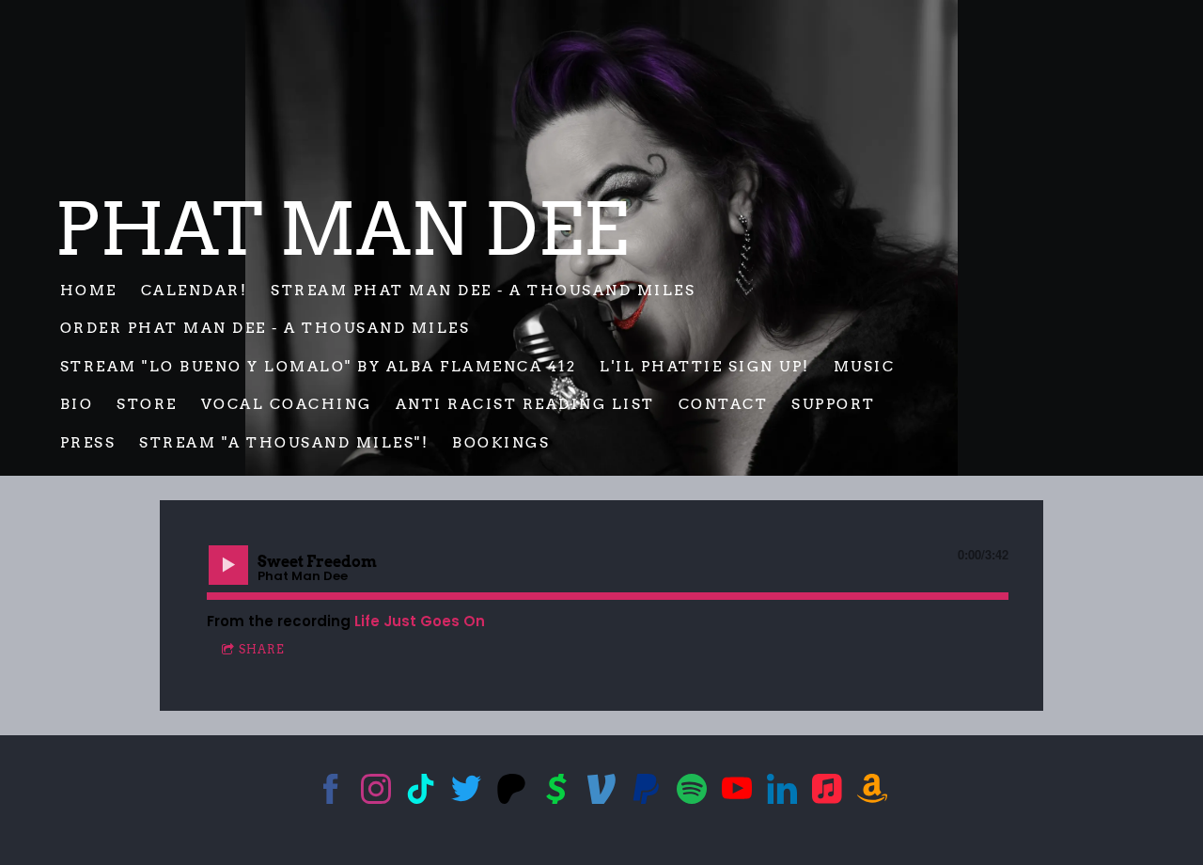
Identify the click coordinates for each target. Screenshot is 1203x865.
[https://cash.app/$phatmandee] (556, 792)
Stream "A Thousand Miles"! (284, 441)
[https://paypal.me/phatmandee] (647, 792)
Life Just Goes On (419, 621)
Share (262, 649)
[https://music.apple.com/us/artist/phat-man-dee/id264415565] (827, 792)
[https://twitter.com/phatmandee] (466, 792)
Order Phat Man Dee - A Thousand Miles (268, 328)
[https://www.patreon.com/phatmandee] (511, 792)
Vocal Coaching (286, 404)
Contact (724, 404)
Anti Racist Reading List (525, 404)
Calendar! (194, 289)
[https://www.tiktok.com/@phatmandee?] (421, 792)
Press (88, 441)
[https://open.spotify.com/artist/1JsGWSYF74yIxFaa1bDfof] (692, 792)
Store (147, 404)
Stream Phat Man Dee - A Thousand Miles (483, 289)
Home (88, 289)
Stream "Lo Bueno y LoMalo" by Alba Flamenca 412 (318, 365)
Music (865, 365)
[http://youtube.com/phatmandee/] (737, 792)
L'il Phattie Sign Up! (705, 365)
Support (833, 404)
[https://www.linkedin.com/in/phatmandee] (782, 792)
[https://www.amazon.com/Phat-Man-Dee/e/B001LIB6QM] (872, 792)
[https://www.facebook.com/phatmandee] (331, 792)
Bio (77, 404)
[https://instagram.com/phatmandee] (376, 792)
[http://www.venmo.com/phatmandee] (601, 792)
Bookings (501, 441)
